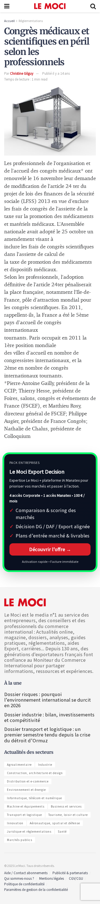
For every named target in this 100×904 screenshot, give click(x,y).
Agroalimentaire (19, 765)
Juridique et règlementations (29, 831)
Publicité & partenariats (70, 873)
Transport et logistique (24, 815)
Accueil (9, 21)
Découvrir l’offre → (50, 549)
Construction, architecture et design (35, 773)
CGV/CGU (76, 878)
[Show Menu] (6, 6)
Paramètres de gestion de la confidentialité (36, 889)
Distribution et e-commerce (28, 781)
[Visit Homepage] (50, 6)
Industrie (45, 765)
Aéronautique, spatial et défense (55, 823)
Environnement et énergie (26, 790)
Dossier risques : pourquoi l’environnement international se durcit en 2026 (47, 700)
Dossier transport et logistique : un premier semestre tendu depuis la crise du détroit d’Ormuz (47, 734)
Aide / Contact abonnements (26, 873)
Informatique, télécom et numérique (34, 798)
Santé (62, 831)
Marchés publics (19, 840)
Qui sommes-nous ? (19, 878)
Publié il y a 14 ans (56, 73)
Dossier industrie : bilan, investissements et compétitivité (49, 717)
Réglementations (31, 21)
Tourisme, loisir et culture (68, 815)
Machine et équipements (25, 806)
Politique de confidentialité (24, 884)
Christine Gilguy (21, 73)
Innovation (15, 823)
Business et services (66, 806)
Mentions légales (51, 878)
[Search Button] (93, 6)
